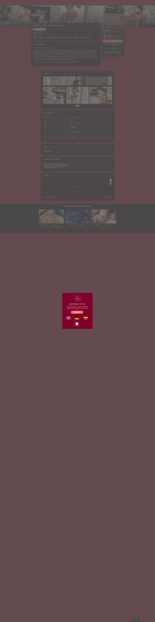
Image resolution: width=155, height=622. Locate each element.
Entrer (76, 312)
